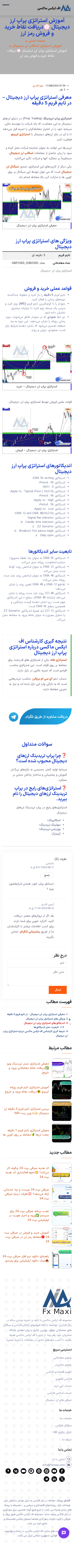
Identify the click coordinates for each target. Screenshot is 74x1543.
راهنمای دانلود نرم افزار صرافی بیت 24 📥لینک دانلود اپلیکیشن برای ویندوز (26, 1258)
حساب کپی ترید (63, 1386)
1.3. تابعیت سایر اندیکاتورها (49, 1027)
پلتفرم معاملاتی (62, 1358)
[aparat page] (47, 1473)
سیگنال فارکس (63, 1425)
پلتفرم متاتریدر (63, 1365)
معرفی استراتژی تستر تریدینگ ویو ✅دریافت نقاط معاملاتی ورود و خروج (28, 1068)
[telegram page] (47, 1481)
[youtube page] (54, 1473)
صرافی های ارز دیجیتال (58, 1400)
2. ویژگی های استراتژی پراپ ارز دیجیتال (47, 1019)
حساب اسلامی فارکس (59, 1393)
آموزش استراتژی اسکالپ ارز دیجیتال (37, 46)
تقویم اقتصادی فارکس (59, 1372)
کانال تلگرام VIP (62, 1433)
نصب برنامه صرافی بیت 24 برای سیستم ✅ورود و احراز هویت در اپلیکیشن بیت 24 (29, 1215)
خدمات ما (66, 1418)
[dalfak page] (23, 1473)
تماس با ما (59, 1459)
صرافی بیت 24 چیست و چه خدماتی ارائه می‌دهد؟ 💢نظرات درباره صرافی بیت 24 (26, 1194)
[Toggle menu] (63, 1532)
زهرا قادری (38, 86)
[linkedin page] (54, 1481)
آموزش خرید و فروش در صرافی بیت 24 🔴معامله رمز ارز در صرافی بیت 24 (26, 1237)
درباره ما (67, 1440)
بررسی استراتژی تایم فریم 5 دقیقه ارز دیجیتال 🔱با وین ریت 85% (26, 1111)
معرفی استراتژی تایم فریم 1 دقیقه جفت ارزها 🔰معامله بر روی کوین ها (26, 1132)
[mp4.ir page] (31, 1473)
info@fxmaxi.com (54, 1465)
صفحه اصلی (37, 41)
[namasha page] (39, 1473)
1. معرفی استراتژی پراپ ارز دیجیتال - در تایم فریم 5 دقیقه (37, 1014)
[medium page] (16, 1473)
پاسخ (47, 875)
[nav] (5, 7)
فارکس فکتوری (63, 1379)
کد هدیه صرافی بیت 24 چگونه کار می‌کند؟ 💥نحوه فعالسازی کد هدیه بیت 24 (27, 1172)
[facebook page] (62, 1473)
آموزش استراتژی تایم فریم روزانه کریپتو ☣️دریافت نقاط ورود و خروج (27, 1089)
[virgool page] (8, 1473)
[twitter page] (62, 1481)
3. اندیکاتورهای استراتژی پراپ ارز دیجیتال (46, 1023)
